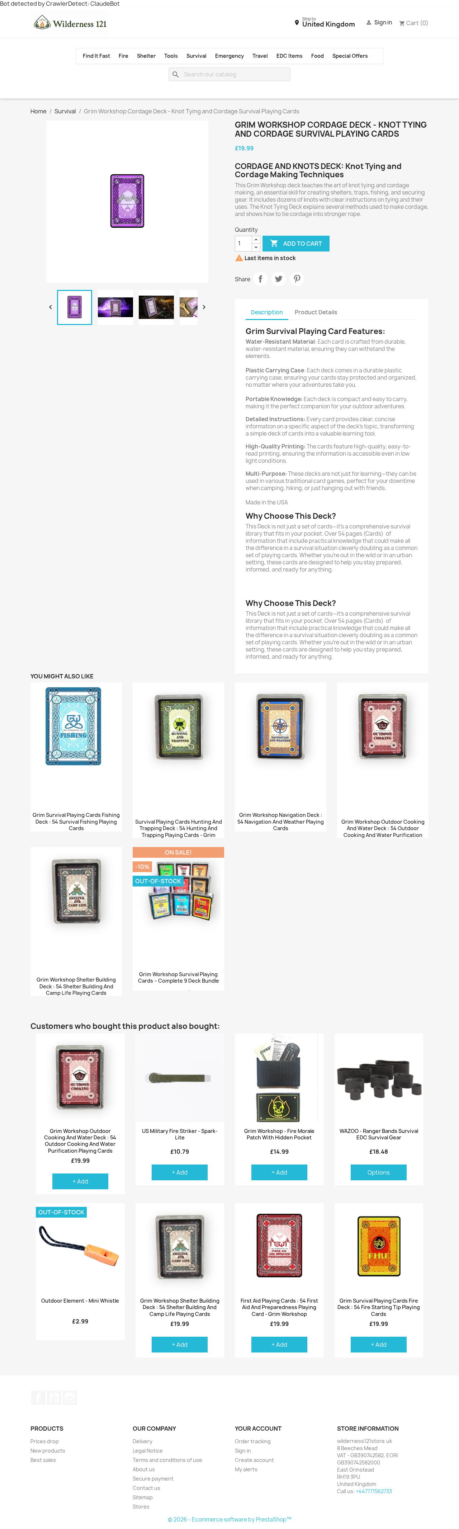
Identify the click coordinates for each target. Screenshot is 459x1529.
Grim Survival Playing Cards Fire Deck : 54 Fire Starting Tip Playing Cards (378, 1307)
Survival (196, 55)
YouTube (54, 1398)
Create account (254, 1460)
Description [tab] (267, 312)
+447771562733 (374, 1491)
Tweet (278, 279)
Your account (258, 1428)
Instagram (70, 1398)
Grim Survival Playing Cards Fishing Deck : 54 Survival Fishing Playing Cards (76, 822)
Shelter (146, 55)
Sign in (243, 1450)
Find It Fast (96, 55)
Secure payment (153, 1478)
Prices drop (44, 1441)
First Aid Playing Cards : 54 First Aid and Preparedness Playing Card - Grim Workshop (279, 1307)
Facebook (38, 1398)
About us (144, 1469)
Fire (123, 55)
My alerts (246, 1469)
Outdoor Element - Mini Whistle (80, 1301)
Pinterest (297, 279)
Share (260, 279)
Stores (141, 1506)
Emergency (229, 55)
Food (317, 55)
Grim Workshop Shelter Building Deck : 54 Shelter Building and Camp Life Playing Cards (76, 987)
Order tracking (253, 1441)
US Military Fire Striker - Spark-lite (180, 1134)
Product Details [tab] (316, 312)
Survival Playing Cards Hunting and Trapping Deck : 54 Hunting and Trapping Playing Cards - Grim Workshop (178, 832)
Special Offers (350, 55)
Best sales (43, 1460)
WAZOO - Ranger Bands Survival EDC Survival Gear (379, 1134)
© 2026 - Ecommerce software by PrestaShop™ (230, 1519)
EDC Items (289, 55)
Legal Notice (148, 1450)
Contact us (146, 1488)
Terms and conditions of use (167, 1460)
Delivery (142, 1441)
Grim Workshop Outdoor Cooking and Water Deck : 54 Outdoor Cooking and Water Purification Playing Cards (383, 832)
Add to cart (296, 243)
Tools (171, 55)
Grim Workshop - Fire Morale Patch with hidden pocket (279, 1134)
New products (47, 1450)
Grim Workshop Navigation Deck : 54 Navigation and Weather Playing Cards (280, 822)
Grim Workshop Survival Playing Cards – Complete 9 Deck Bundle (178, 977)
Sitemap (143, 1497)
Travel (260, 55)
